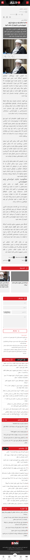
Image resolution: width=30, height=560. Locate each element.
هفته (7, 448)
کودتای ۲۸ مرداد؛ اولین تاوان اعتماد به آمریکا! (17, 483)
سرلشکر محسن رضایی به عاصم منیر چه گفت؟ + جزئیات (16, 400)
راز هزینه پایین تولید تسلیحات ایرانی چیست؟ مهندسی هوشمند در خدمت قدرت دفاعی (15, 518)
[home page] (15, 555)
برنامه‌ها (20, 559)
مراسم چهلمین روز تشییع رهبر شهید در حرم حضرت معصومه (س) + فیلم (15, 461)
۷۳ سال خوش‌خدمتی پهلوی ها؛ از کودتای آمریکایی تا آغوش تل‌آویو (15, 469)
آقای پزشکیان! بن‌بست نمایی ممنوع (19, 531)
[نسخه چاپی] (4, 17)
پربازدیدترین (9, 559)
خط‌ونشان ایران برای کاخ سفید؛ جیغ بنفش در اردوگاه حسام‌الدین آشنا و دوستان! (15, 524)
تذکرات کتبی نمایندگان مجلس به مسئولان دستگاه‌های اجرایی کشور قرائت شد (17, 405)
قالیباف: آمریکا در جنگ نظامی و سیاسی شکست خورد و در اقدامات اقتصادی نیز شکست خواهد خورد (15, 395)
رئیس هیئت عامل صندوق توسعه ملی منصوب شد (15, 409)
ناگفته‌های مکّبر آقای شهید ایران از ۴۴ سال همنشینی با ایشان (15, 442)
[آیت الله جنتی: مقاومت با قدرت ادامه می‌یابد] (20, 276)
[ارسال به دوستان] (10, 17)
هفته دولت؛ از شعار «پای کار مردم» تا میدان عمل (16, 528)
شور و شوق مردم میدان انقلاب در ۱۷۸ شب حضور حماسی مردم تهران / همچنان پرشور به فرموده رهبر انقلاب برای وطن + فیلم (15, 365)
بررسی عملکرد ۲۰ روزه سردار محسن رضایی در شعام (15, 391)
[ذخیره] (7, 17)
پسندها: (23, 260)
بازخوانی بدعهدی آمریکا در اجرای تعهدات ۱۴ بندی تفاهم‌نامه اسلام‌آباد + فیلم (16, 377)
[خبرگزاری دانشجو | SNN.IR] (15, 2)
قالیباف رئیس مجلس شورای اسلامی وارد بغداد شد (15, 465)
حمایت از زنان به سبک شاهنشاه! (20, 424)
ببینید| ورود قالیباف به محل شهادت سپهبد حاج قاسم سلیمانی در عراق (16, 456)
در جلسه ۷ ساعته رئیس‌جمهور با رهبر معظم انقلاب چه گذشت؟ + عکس (15, 372)
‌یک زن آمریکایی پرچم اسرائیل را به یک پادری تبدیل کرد (15, 438)
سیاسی (25, 9)
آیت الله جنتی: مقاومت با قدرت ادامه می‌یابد (19, 284)
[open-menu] (27, 2)
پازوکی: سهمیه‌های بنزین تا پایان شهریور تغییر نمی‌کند (16, 382)
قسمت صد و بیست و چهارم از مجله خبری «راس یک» (15, 435)
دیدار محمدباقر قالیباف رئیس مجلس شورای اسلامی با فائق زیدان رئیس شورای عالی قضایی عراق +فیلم (15, 492)
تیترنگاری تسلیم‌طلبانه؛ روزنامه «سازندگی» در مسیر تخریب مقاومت (14, 535)
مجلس (21, 9)
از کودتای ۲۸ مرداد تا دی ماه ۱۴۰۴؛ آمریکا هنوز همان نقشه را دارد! (15, 479)
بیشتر (5, 420)
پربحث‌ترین (7, 360)
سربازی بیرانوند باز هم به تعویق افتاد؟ (19, 432)
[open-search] (2, 2)
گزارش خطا (10, 257)
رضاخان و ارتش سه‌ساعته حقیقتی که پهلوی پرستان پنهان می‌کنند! (14, 513)
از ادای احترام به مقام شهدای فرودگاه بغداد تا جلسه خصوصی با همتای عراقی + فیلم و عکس (15, 487)
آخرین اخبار (20, 360)
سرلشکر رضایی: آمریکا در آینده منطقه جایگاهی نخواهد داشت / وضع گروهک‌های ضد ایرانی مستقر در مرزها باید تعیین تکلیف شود (15, 414)
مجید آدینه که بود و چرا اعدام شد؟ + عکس (17, 452)
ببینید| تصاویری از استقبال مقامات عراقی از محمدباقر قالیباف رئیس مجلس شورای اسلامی (15, 474)
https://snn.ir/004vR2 (20, 257)
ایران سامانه (12, 552)
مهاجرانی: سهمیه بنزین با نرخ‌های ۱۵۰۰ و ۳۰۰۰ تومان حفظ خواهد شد (16, 387)
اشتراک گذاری (5, 260)
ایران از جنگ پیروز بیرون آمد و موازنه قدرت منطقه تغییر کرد (15, 428)
